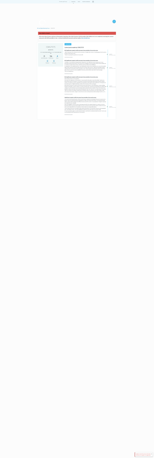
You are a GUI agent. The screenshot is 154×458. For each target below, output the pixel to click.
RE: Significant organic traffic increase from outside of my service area (81, 50)
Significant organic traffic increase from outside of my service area (80, 97)
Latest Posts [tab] (68, 44)
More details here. (85, 38)
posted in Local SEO (69, 57)
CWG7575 (110, 54)
